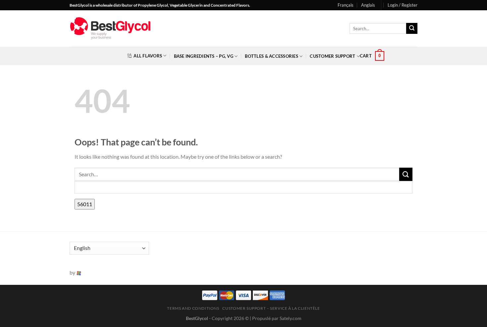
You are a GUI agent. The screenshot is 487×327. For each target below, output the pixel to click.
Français (345, 5)
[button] (402, 5)
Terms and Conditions (193, 308)
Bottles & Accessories (271, 56)
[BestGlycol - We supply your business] (110, 28)
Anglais (368, 5)
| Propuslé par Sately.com (275, 318)
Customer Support (332, 56)
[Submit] (411, 28)
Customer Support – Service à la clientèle (271, 308)
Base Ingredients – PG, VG (203, 56)
